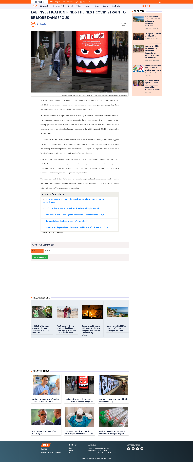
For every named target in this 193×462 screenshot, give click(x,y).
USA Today (148, 92)
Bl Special (140, 11)
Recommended (41, 298)
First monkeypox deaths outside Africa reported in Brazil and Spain (79, 432)
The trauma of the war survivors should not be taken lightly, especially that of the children (66, 329)
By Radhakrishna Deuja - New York (152, 74)
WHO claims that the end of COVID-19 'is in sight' (45, 432)
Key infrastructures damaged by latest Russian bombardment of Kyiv (75, 214)
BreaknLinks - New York (152, 28)
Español (69, 2)
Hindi (63, 2)
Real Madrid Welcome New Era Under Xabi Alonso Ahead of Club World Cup (40, 329)
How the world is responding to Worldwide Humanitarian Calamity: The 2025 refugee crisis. (152, 52)
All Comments (37, 251)
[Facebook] (128, 448)
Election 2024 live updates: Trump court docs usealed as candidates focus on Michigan (153, 85)
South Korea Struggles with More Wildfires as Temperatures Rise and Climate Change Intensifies (91, 331)
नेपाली (51, 2)
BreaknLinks (41, 24)
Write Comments (51, 251)
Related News (41, 371)
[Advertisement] (81, 281)
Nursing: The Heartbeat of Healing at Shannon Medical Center (45, 400)
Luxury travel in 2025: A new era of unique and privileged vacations (116, 328)
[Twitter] (133, 448)
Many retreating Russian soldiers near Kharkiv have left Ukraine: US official (77, 227)
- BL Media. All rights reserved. (102, 458)
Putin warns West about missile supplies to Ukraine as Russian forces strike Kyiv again (73, 201)
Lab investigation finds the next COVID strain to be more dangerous (79, 400)
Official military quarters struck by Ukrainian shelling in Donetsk (72, 208)
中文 (88, 2)
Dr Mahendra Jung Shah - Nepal (152, 40)
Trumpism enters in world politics (153, 34)
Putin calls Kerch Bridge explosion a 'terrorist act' (67, 221)
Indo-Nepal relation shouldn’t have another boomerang (153, 68)
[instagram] (137, 448)
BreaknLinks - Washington (152, 60)
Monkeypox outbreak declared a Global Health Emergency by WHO (112, 432)
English (57, 2)
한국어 (82, 2)
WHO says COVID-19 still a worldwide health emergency (113, 400)
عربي (76, 2)
